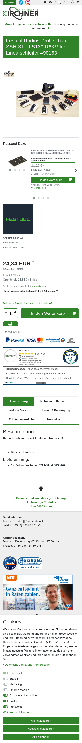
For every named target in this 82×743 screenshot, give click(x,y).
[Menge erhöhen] (15, 312)
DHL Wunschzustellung (23, 695)
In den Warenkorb (51, 179)
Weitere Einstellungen (16, 712)
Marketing (15, 684)
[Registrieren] (51, 2)
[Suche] (60, 2)
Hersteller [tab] (53, 419)
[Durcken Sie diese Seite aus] (10, 323)
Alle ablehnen (41, 736)
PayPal (13, 701)
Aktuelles (9, 2)
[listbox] (17, 161)
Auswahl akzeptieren (41, 728)
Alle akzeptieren (41, 720)
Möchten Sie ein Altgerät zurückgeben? (27, 303)
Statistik (14, 678)
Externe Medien (19, 689)
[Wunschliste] (68, 2)
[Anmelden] (45, 2)
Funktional (15, 706)
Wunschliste (14, 331)
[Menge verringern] (5, 312)
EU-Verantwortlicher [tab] (22, 419)
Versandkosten (38, 188)
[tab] (18, 401)
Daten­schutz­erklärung (19, 664)
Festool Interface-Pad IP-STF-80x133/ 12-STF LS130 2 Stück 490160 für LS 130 (52, 151)
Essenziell (15, 673)
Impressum (43, 664)
